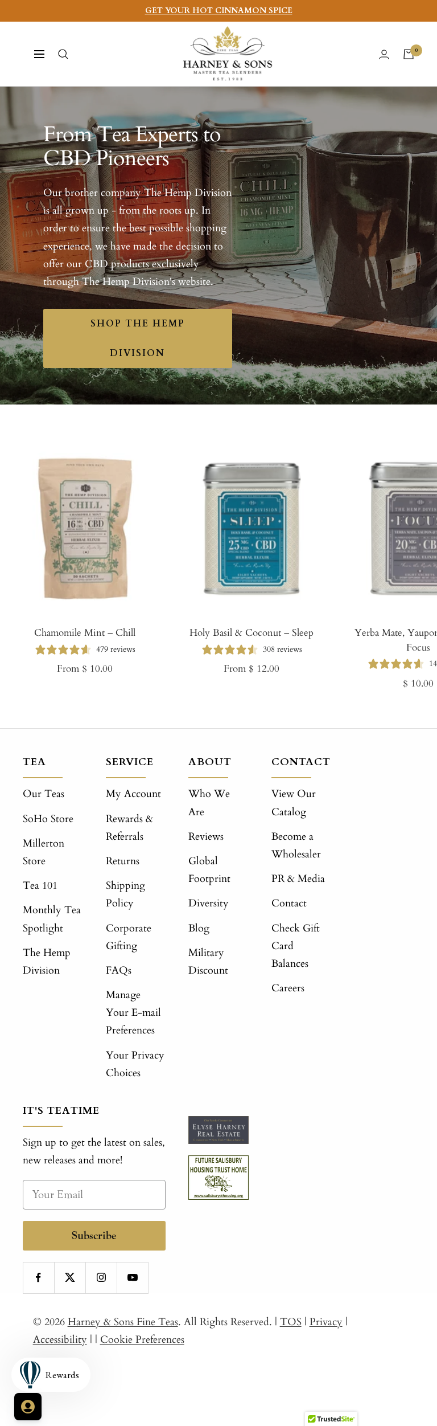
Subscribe (94, 1235)
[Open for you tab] (28, 1406)
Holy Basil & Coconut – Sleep (251, 632)
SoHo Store (48, 819)
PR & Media (298, 879)
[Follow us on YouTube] (132, 1277)
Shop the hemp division (137, 338)
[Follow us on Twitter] (69, 1277)
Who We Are (209, 803)
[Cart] (408, 54)
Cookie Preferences (142, 1340)
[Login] (384, 54)
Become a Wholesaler (296, 845)
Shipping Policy (125, 894)
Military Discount (208, 962)
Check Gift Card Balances (295, 946)
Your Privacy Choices (135, 1064)
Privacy (326, 1322)
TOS (291, 1322)
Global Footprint (209, 870)
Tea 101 (40, 886)
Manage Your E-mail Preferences (133, 1012)
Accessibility (60, 1340)
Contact (289, 903)
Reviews (206, 837)
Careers (287, 988)
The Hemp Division (47, 962)
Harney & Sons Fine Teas (123, 1322)
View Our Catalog (293, 803)
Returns (122, 861)
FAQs (118, 970)
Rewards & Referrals (129, 828)
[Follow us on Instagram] (101, 1277)
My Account (133, 794)
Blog (198, 928)
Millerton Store (43, 852)
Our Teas (43, 794)
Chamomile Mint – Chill (84, 632)
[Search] (63, 54)
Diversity (208, 903)
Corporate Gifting (128, 937)
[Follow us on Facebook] (38, 1277)
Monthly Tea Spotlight (52, 919)
